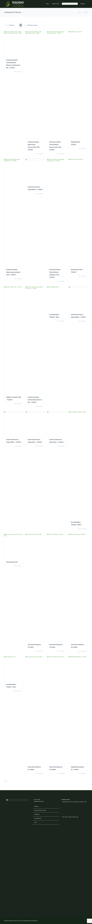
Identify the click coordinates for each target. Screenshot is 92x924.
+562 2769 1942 (36, 799)
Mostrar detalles (17, 71)
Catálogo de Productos (69, 3)
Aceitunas (36, 806)
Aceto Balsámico (37, 818)
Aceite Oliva (36, 814)
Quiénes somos (55, 3)
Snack (35, 822)
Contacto (82, 3)
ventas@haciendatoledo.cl (38, 801)
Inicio (47, 3)
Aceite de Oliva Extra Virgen (40, 810)
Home (79, 12)
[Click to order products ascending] (20, 25)
